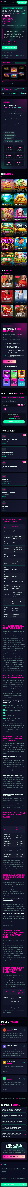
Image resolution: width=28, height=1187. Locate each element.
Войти (13, 2)
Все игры (4, 176)
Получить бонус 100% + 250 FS (14, 1156)
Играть (23, 1182)
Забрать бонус (8, 47)
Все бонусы (8, 52)
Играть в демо (9, 361)
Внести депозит (14, 421)
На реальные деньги (11, 366)
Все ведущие (5, 273)
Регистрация (22, 2)
